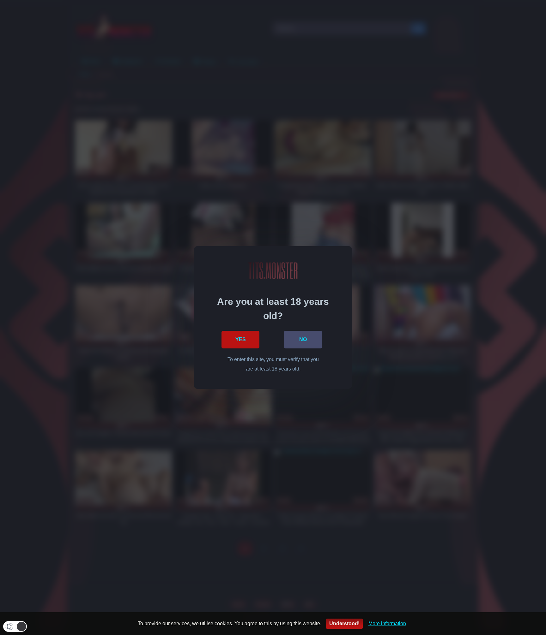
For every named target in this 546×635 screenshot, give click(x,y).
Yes (240, 339)
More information (387, 623)
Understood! (344, 623)
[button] (15, 626)
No (303, 339)
